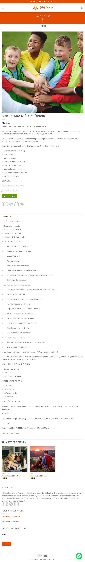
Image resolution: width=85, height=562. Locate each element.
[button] (79, 556)
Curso (47, 16)
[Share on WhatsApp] (3, 204)
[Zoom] (4, 111)
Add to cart (9, 196)
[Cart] (82, 7)
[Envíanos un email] (14, 504)
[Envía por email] (14, 204)
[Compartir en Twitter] (11, 204)
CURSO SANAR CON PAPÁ (38, 476)
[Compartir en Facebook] (7, 204)
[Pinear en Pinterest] (18, 204)
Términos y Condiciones (11, 516)
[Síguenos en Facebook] (3, 504)
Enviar (6, 543)
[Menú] (3, 7)
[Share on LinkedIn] (22, 204)
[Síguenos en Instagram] (7, 504)
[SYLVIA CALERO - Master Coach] (42, 7)
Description (6, 216)
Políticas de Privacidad (10, 521)
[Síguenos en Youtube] (18, 504)
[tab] (6, 216)
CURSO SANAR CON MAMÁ (11, 476)
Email (4, 534)
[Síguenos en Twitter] (11, 504)
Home (38, 16)
